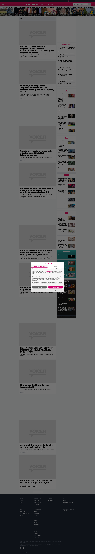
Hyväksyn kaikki (56, 287)
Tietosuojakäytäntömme (59, 290)
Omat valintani (39, 287)
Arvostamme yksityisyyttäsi (39, 266)
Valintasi (55, 266)
